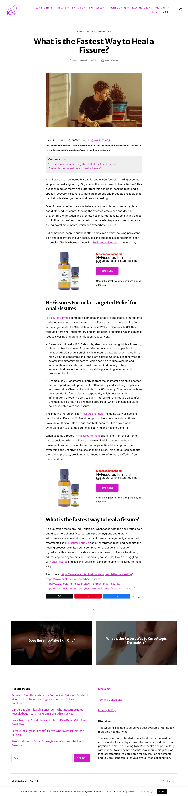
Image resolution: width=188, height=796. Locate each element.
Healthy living (117, 7)
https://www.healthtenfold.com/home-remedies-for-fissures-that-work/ (90, 588)
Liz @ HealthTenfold (86, 60)
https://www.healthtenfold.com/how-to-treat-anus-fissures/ (83, 583)
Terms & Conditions (110, 699)
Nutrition (160, 7)
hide (65, 159)
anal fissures (59, 561)
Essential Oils (140, 7)
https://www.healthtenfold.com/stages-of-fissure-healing (96, 574)
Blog (165, 11)
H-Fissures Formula (105, 242)
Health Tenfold (43, 7)
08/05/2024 (111, 60)
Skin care (77, 7)
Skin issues (95, 7)
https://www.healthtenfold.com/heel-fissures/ (74, 579)
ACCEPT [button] (162, 791)
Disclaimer (104, 688)
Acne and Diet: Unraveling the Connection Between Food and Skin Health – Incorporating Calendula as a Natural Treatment (49, 699)
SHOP (155, 11)
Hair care (60, 7)
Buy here (107, 270)
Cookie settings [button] (145, 791)
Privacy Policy (107, 710)
